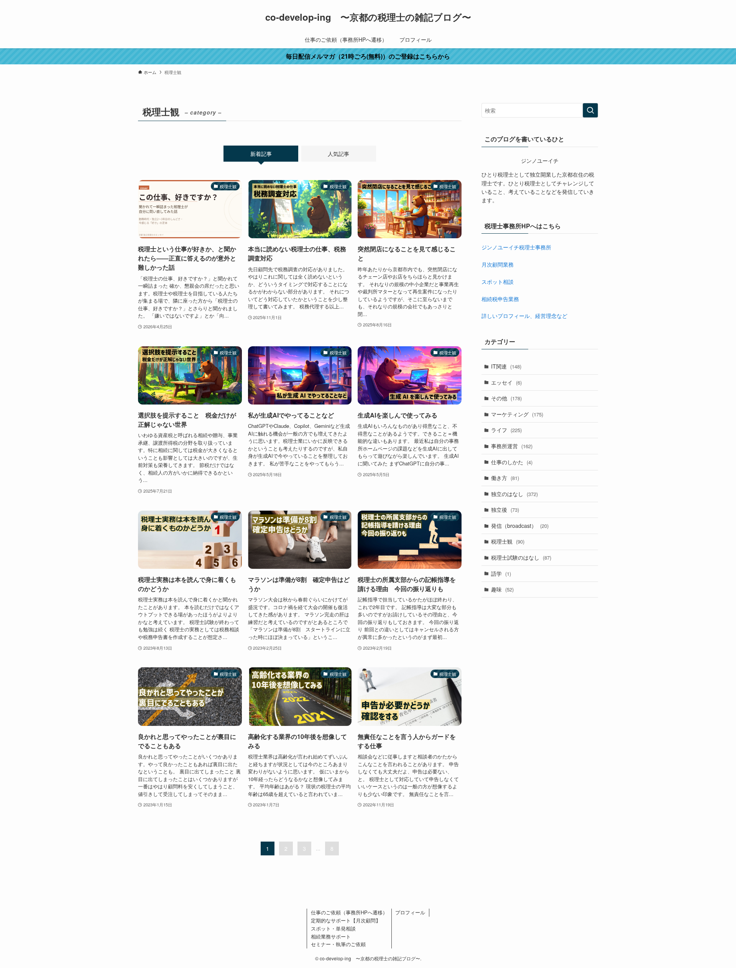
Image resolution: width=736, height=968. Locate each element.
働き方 (505, 478)
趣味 (502, 589)
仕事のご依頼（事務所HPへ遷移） (349, 912)
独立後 (505, 509)
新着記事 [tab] (261, 153)
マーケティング (517, 414)
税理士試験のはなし (521, 557)
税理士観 (507, 541)
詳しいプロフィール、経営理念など (524, 315)
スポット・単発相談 (333, 928)
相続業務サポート (331, 936)
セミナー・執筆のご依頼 (338, 944)
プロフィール (410, 912)
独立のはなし (514, 494)
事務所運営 (511, 446)
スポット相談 (497, 281)
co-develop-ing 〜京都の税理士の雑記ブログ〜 (368, 16)
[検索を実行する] (590, 110)
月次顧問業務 (497, 264)
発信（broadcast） (520, 525)
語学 (501, 573)
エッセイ (506, 382)
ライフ (506, 430)
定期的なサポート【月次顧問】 (346, 920)
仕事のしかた (511, 462)
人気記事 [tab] (338, 153)
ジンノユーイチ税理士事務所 (516, 247)
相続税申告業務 (500, 299)
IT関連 (506, 366)
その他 (506, 398)
